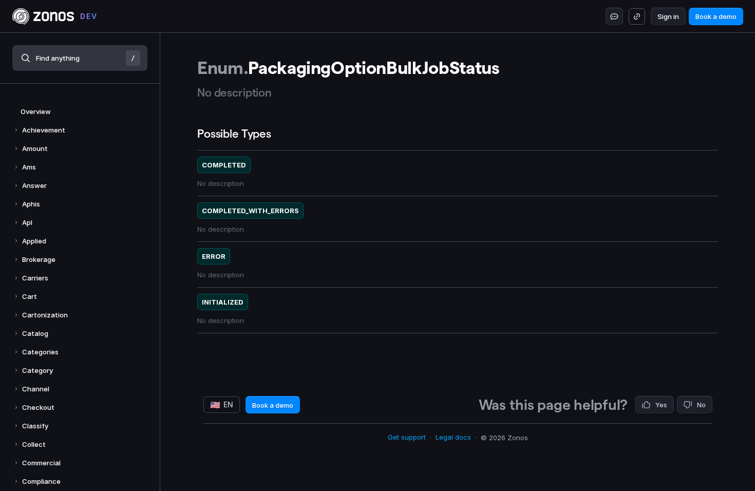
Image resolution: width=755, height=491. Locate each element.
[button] (79, 58)
